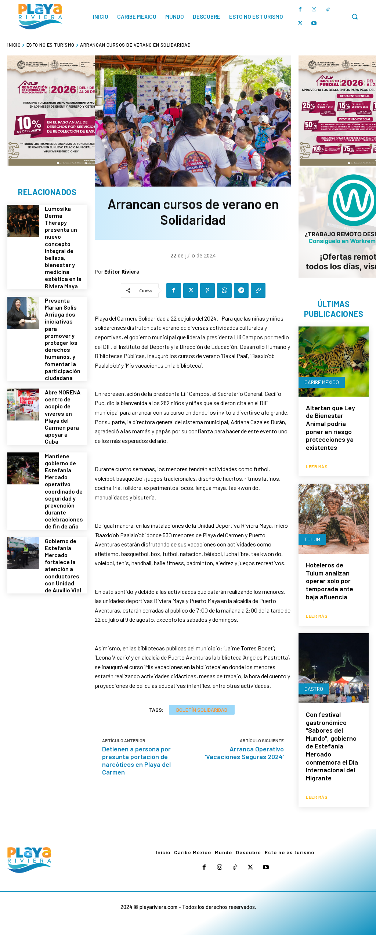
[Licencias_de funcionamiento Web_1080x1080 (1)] (62, 110)
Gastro (313, 689)
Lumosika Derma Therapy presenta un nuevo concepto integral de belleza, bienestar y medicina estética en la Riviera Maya (63, 247)
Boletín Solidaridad (201, 710)
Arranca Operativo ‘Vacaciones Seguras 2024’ (244, 753)
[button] (354, 16)
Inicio (14, 45)
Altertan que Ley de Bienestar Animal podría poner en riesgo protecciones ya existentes (330, 427)
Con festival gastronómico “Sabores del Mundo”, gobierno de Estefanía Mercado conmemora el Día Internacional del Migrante (332, 746)
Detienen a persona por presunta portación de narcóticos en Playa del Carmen (136, 760)
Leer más (317, 466)
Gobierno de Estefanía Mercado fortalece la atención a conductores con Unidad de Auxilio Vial (63, 565)
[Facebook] (300, 9)
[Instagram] (314, 9)
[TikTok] (328, 9)
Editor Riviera (122, 271)
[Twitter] (300, 23)
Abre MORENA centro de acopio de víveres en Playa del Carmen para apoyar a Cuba (62, 417)
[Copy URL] (258, 290)
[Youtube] (314, 23)
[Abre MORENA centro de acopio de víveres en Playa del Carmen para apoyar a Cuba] (23, 404)
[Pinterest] (207, 290)
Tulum (312, 539)
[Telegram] (241, 290)
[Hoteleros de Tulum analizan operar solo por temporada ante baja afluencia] (334, 519)
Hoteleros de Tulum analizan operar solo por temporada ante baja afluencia (329, 580)
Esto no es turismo (50, 45)
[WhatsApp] (224, 290)
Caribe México (321, 382)
